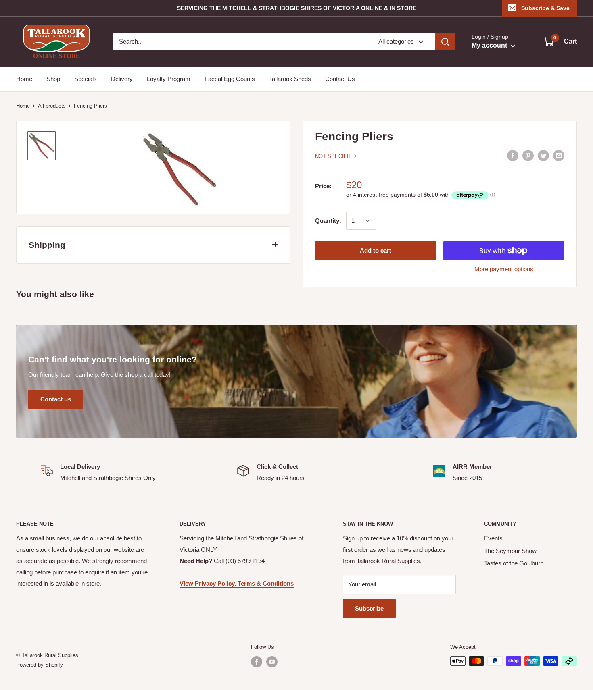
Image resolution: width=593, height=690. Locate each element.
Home (24, 78)
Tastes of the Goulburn (513, 563)
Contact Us (340, 78)
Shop (53, 78)
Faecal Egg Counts (230, 78)
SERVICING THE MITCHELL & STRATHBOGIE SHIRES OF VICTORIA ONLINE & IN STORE (296, 8)
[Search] (445, 41)
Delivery (122, 78)
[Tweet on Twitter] (543, 155)
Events (493, 538)
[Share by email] (558, 155)
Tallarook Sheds (290, 78)
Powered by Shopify (39, 665)
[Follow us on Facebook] (256, 661)
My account (490, 45)
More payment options (503, 269)
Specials (85, 78)
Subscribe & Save (545, 8)
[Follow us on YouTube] (272, 661)
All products (52, 106)
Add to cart (375, 250)
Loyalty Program (168, 78)
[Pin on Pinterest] (528, 155)
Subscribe (369, 608)
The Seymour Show (510, 550)
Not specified (335, 156)
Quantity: (328, 220)
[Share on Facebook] (512, 155)
